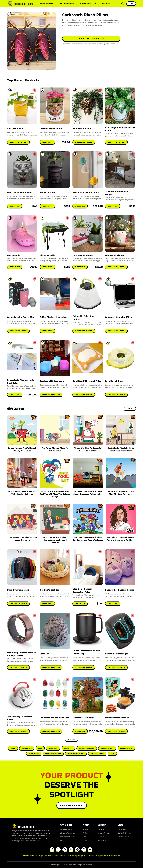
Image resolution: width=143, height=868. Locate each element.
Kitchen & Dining (97, 754)
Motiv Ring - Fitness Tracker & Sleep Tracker (21, 654)
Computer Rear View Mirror (119, 317)
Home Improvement (53, 754)
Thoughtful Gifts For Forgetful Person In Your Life (88, 449)
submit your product (72, 805)
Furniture (68, 748)
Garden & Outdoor (86, 748)
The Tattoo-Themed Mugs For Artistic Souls (55, 449)
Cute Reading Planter (83, 255)
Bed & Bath (53, 748)
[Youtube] (90, 849)
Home (13, 748)
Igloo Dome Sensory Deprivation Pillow (82, 590)
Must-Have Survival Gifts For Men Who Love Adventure (121, 492)
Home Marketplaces (76, 754)
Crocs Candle (13, 255)
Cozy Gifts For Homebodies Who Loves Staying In (22, 538)
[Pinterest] (64, 849)
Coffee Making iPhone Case (53, 317)
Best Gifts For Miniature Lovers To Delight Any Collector (22, 492)
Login (131, 3)
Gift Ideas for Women (67, 833)
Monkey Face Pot (48, 192)
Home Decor (34, 754)
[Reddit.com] (77, 849)
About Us (86, 829)
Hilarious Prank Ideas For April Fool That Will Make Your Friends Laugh (55, 494)
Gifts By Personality (88, 3)
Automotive (27, 748)
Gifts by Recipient (46, 3)
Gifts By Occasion (67, 3)
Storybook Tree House (83, 717)
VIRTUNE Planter (15, 128)
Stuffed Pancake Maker (117, 717)
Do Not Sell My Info (124, 833)
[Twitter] (58, 849)
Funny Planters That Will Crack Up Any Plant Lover (22, 449)
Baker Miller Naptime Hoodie (119, 589)
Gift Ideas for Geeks (67, 837)
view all (130, 408)
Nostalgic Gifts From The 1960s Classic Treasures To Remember (87, 492)
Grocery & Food (107, 748)
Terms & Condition (124, 837)
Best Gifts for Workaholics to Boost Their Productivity (121, 449)
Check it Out (47, 603)
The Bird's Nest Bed (49, 589)
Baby (40, 748)
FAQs (85, 833)
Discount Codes (103, 840)
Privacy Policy (123, 829)
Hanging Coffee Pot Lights (85, 192)
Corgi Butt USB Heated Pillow (86, 380)
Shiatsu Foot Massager (116, 653)
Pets (112, 754)
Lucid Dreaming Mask (18, 589)
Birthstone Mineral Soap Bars (54, 717)
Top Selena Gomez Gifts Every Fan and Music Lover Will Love (121, 538)
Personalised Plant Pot (51, 128)
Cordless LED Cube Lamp (52, 380)
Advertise (101, 837)
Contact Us (101, 829)
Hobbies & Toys (126, 748)
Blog (61, 840)
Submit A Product (103, 833)
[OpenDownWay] (10, 90)
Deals (85, 840)
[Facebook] (52, 849)
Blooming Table (47, 255)
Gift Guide (106, 3)
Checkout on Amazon (18, 603)
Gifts (84, 837)
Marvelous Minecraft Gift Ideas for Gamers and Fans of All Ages (88, 538)
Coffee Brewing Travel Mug (20, 317)
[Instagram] (83, 849)
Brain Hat (44, 653)
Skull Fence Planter (82, 128)
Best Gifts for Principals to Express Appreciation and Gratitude (55, 540)
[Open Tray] (10, 14)
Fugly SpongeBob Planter (19, 192)
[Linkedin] (71, 849)
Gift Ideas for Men (66, 829)
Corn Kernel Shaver (115, 380)
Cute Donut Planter (114, 255)
